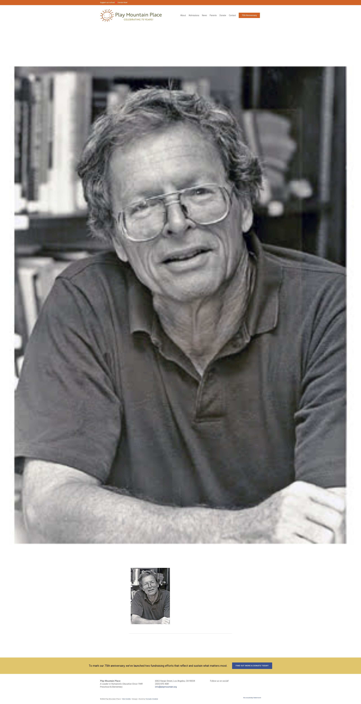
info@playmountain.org (166, 687)
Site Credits (126, 699)
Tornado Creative (152, 699)
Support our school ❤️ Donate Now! (113, 3)
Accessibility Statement (252, 698)
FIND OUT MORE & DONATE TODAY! (252, 666)
